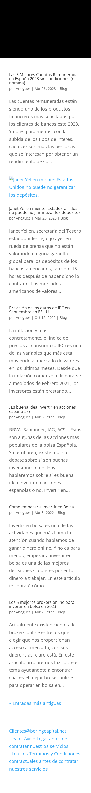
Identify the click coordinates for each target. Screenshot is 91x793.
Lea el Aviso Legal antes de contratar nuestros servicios (45, 746)
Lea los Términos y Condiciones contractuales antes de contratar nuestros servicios (44, 761)
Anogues (23, 88)
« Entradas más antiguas (35, 703)
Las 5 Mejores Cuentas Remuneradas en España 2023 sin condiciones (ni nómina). (44, 79)
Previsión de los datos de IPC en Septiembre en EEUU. (39, 310)
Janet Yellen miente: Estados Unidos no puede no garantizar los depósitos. (45, 210)
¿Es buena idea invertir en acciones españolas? (42, 409)
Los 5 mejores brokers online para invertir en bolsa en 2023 (41, 604)
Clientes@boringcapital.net (37, 731)
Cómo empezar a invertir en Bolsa (41, 507)
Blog (63, 88)
